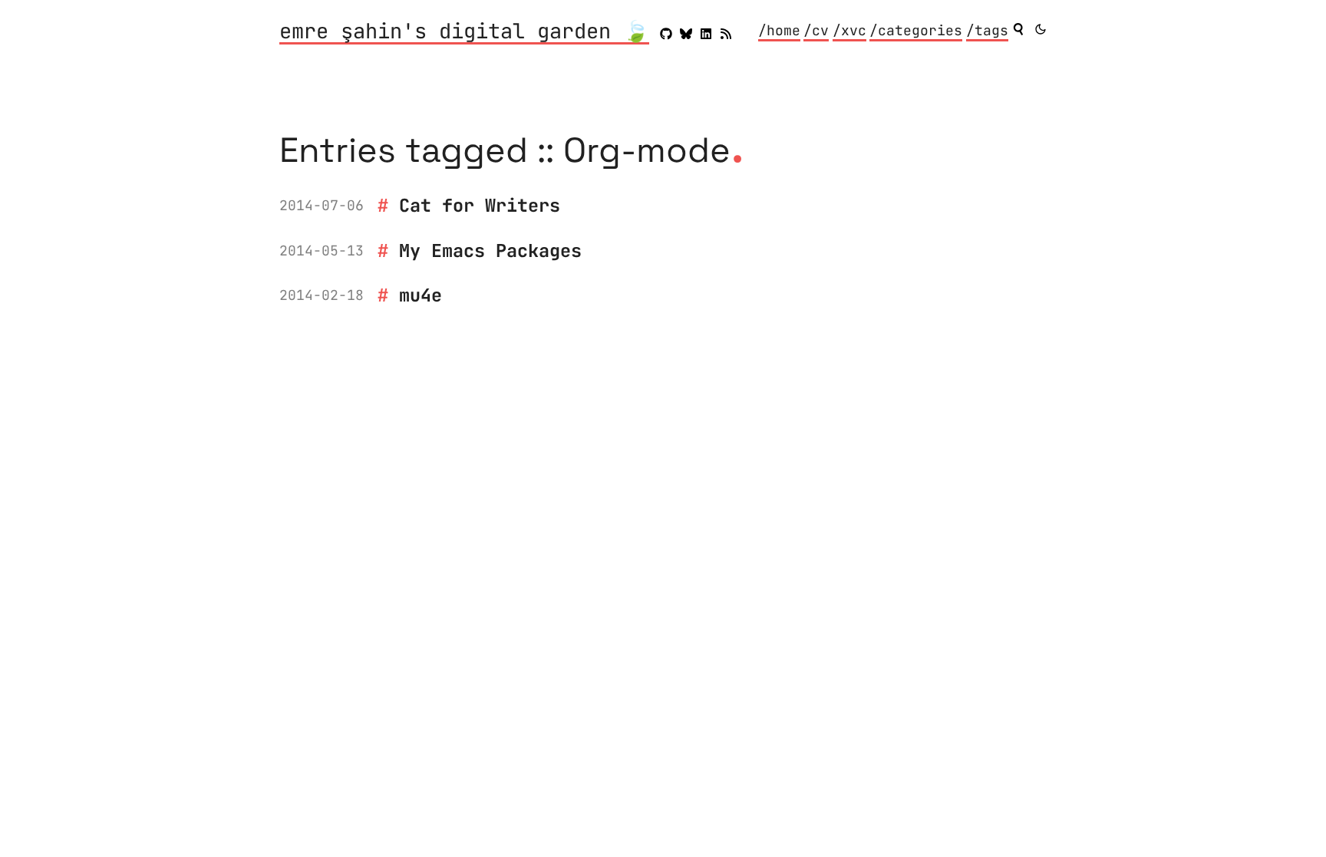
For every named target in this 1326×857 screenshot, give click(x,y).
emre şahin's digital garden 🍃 (464, 32)
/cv (816, 30)
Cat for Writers (479, 205)
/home (779, 30)
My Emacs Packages (490, 250)
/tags (987, 30)
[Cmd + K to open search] (1018, 29)
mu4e (420, 295)
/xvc (849, 30)
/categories (915, 30)
